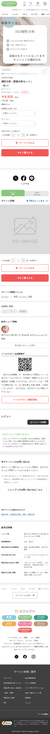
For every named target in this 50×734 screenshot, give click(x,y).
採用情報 (27, 698)
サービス (32, 589)
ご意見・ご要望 (8, 693)
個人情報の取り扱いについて (12, 683)
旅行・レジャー (43, 589)
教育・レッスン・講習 (23, 297)
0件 (6, 85)
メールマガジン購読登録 (25, 399)
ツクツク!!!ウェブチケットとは (34, 688)
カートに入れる (26, 143)
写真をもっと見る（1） (39, 201)
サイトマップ (8, 678)
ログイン (21, 9)
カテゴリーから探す (25, 595)
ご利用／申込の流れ (37, 194)
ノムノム (27, 703)
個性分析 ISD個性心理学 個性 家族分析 (18, 514)
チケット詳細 (13, 193)
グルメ (23, 589)
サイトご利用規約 (30, 683)
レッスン (5, 297)
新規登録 (15, 9)
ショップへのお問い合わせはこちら (25, 490)
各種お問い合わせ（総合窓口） (13, 688)
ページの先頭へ (43, 713)
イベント (4, 589)
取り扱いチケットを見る (25, 345)
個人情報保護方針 (30, 678)
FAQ (5, 703)
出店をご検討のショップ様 (33, 693)
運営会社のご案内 (9, 698)
